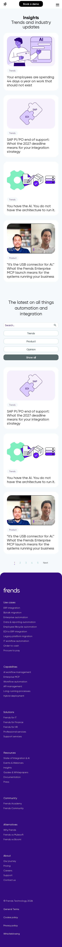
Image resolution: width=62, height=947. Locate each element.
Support (7, 875)
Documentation (12, 777)
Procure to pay (11, 650)
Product (31, 341)
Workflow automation (15, 681)
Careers (7, 870)
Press (6, 781)
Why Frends (9, 830)
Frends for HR (10, 727)
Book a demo (31, 3)
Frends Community (13, 808)
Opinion (31, 349)
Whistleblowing (11, 933)
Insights (7, 767)
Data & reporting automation (19, 622)
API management (12, 686)
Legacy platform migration (17, 636)
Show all (31, 357)
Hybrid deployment (13, 695)
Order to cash (11, 645)
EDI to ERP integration (15, 631)
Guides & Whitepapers (15, 772)
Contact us (9, 880)
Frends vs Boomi (12, 839)
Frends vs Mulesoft (13, 834)
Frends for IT (10, 717)
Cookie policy (10, 917)
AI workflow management (17, 672)
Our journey (9, 861)
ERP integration (11, 607)
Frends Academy (12, 803)
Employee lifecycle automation (20, 626)
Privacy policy (10, 925)
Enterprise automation (15, 617)
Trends (31, 333)
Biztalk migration (12, 612)
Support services (12, 736)
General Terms (11, 909)
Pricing (7, 865)
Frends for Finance (13, 722)
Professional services (14, 731)
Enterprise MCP (11, 677)
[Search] (55, 325)
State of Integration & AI (16, 758)
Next (45, 563)
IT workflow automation (16, 641)
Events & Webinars (13, 763)
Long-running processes (16, 691)
